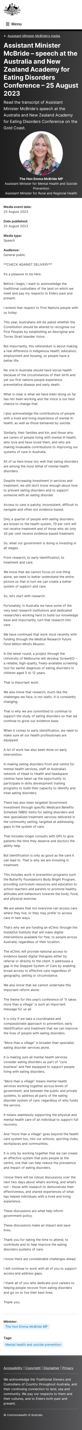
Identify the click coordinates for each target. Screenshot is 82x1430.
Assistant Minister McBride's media (34, 36)
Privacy (67, 1368)
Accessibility (13, 1368)
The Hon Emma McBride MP (26, 1327)
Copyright (33, 1368)
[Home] (13, 10)
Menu (16, 24)
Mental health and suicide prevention (33, 1345)
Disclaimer (51, 1368)
